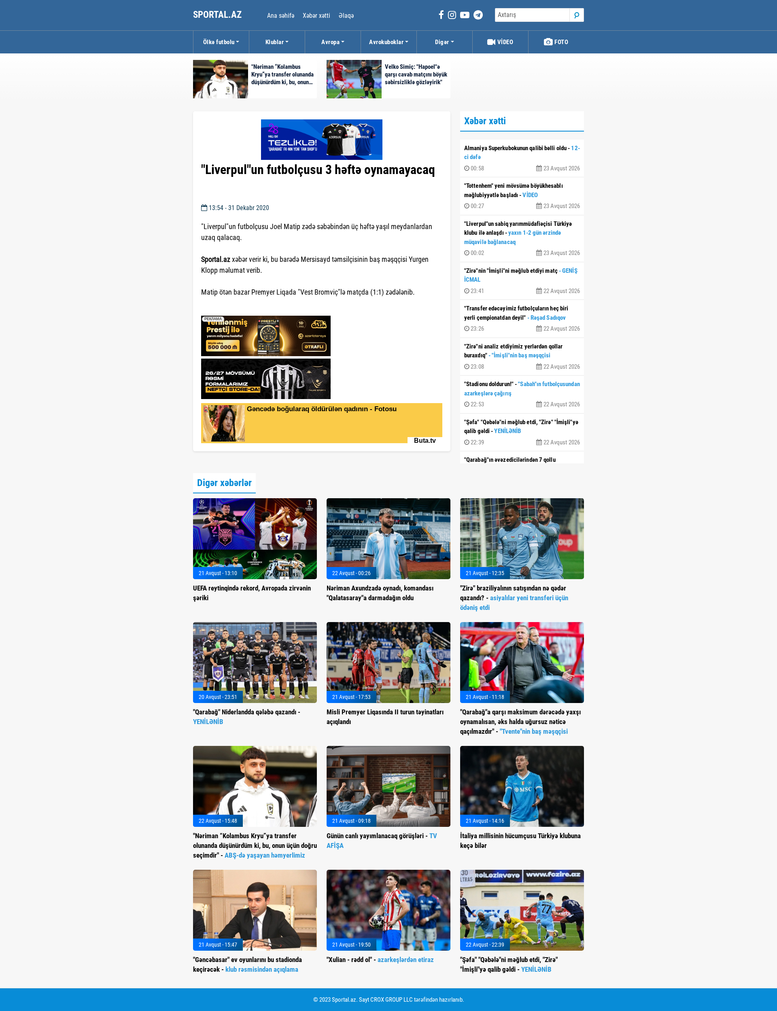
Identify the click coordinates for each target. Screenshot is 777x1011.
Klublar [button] (274, 42)
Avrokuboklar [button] (386, 42)
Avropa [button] (330, 42)
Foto (561, 42)
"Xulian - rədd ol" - (380, 960)
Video (504, 42)
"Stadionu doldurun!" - (522, 394)
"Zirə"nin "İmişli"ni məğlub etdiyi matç (522, 281)
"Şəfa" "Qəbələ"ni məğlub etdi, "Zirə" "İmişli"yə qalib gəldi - (522, 432)
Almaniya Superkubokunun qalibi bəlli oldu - (522, 158)
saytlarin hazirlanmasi (234, 307)
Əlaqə (346, 15)
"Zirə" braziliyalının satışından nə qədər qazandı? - (514, 598)
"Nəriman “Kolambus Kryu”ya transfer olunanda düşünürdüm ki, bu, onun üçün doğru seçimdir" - (255, 845)
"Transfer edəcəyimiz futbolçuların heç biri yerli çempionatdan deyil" (522, 318)
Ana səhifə (280, 15)
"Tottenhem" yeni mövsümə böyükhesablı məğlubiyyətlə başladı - (522, 196)
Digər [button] (442, 42)
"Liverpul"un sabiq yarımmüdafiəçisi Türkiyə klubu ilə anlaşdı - (522, 238)
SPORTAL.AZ (218, 14)
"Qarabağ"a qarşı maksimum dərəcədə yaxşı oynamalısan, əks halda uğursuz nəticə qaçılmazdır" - (520, 721)
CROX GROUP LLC (391, 999)
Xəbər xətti (316, 15)
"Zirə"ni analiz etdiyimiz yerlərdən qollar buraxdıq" (522, 356)
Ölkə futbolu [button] (219, 42)
